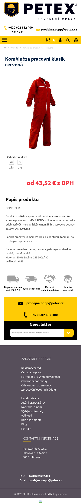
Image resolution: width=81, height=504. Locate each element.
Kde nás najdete (31, 420)
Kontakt (26, 428)
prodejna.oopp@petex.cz (59, 29)
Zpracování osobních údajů (38, 389)
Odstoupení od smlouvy (36, 385)
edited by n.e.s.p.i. (57, 494)
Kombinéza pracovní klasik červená (38, 47)
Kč (48, 40)
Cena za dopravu (31, 372)
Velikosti (26, 415)
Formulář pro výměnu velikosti (40, 376)
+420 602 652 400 (20, 27)
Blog (24, 424)
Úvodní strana (30, 398)
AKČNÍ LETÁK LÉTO (33, 402)
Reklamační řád (31, 368)
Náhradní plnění (31, 407)
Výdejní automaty (32, 411)
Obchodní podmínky (34, 381)
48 (11, 162)
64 (20, 162)
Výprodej (14, 47)
